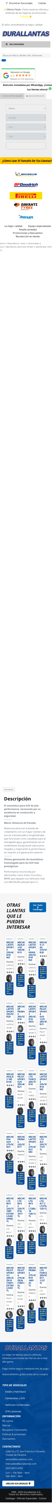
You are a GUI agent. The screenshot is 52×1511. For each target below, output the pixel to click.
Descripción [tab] (9, 789)
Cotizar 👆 (26, 16)
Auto (23, 243)
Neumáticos (13, 243)
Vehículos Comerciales (17, 1404)
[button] (26, 82)
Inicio (2, 243)
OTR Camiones (13, 1411)
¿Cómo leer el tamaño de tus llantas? (27, 160)
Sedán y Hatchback (15, 1391)
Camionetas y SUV (15, 1398)
